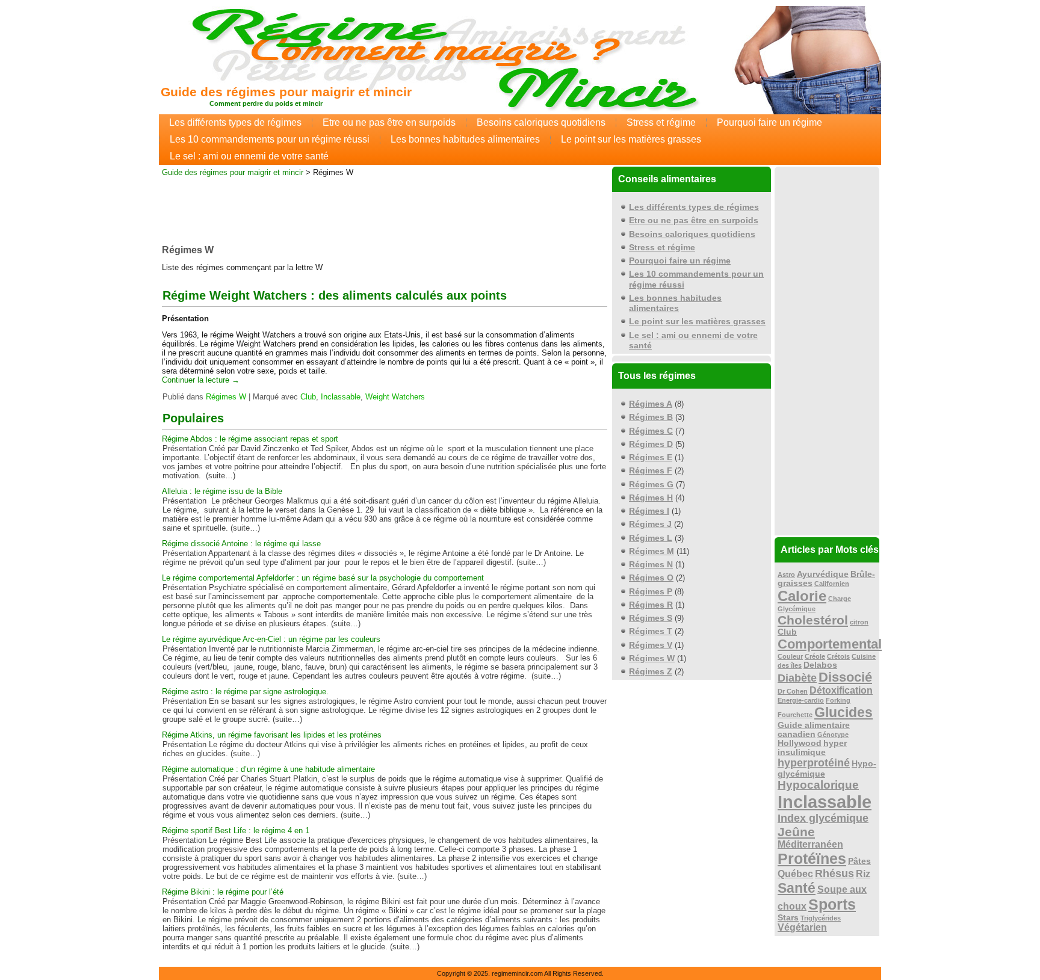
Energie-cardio (801, 700)
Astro (786, 574)
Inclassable (341, 396)
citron (859, 622)
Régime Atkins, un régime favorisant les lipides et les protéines (272, 734)
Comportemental (830, 644)
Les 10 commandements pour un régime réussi (270, 139)
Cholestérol (813, 620)
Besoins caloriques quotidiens (541, 122)
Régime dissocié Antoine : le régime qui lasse (241, 543)
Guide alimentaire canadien (814, 730)
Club (308, 396)
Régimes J (650, 524)
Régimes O (651, 577)
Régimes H (651, 497)
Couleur (790, 656)
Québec (795, 874)
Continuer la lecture (201, 379)
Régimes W (226, 396)
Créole (815, 656)
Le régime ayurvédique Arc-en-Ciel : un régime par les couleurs (271, 639)
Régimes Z (650, 671)
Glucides (843, 712)
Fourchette (795, 714)
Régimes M (651, 551)
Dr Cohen (793, 691)
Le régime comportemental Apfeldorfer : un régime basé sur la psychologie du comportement (323, 577)
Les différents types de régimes (235, 122)
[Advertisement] (385, 207)
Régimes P (650, 591)
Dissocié (845, 677)
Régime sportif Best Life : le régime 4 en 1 (235, 830)
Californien (831, 583)
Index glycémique (823, 818)
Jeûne (796, 832)
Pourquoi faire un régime (769, 122)
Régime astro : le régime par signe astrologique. (245, 691)
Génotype (833, 734)
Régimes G (651, 484)
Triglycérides (820, 918)
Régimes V (650, 645)
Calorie (802, 596)
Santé (797, 888)
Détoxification (841, 690)
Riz (863, 874)
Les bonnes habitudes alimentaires (465, 139)
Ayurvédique (823, 574)
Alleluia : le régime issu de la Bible (222, 491)
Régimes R (651, 604)
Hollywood (800, 743)
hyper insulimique (812, 748)
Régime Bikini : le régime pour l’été (222, 891)
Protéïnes (812, 858)
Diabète (797, 678)
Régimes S (650, 618)
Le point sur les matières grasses (631, 139)
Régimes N (651, 564)
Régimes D (651, 444)
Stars (788, 917)
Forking (838, 700)
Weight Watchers (395, 396)
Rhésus (834, 874)
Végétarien (802, 927)
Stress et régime (661, 122)
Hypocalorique (818, 784)
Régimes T (650, 631)
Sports (832, 904)
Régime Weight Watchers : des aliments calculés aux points (334, 295)
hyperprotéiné (814, 763)
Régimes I (649, 511)
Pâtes (859, 861)
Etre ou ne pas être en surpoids (389, 122)
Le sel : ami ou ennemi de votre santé (249, 156)
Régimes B (651, 417)
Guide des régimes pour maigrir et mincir (286, 92)
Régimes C (651, 431)
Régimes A (650, 403)
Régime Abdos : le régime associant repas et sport (250, 438)
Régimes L (650, 538)
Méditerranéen (810, 844)
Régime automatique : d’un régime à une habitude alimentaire (268, 769)
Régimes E (650, 457)
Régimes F (650, 470)
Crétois (838, 656)
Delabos (820, 665)
